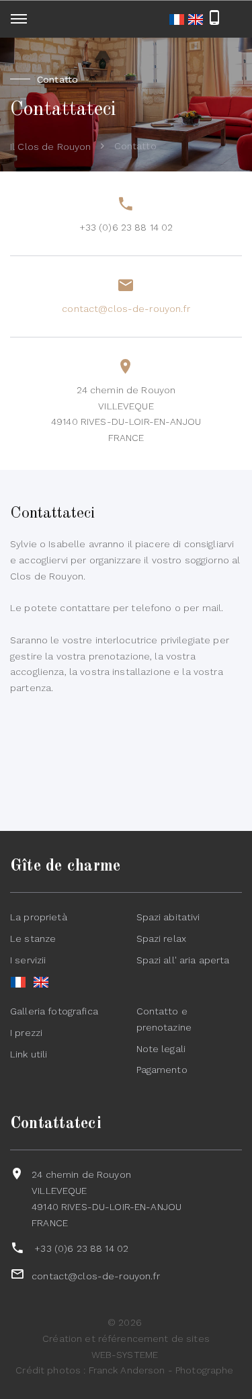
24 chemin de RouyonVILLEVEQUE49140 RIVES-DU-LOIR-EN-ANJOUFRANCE (126, 414)
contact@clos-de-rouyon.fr (126, 308)
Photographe (204, 1370)
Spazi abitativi (168, 917)
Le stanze (33, 938)
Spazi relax (161, 938)
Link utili (28, 1054)
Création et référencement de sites (126, 1338)
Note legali (161, 1048)
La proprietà (38, 917)
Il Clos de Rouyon (50, 146)
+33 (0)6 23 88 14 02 (126, 227)
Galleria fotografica (54, 1011)
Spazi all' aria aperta (183, 960)
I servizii (28, 960)
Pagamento (161, 1069)
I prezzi (26, 1032)
